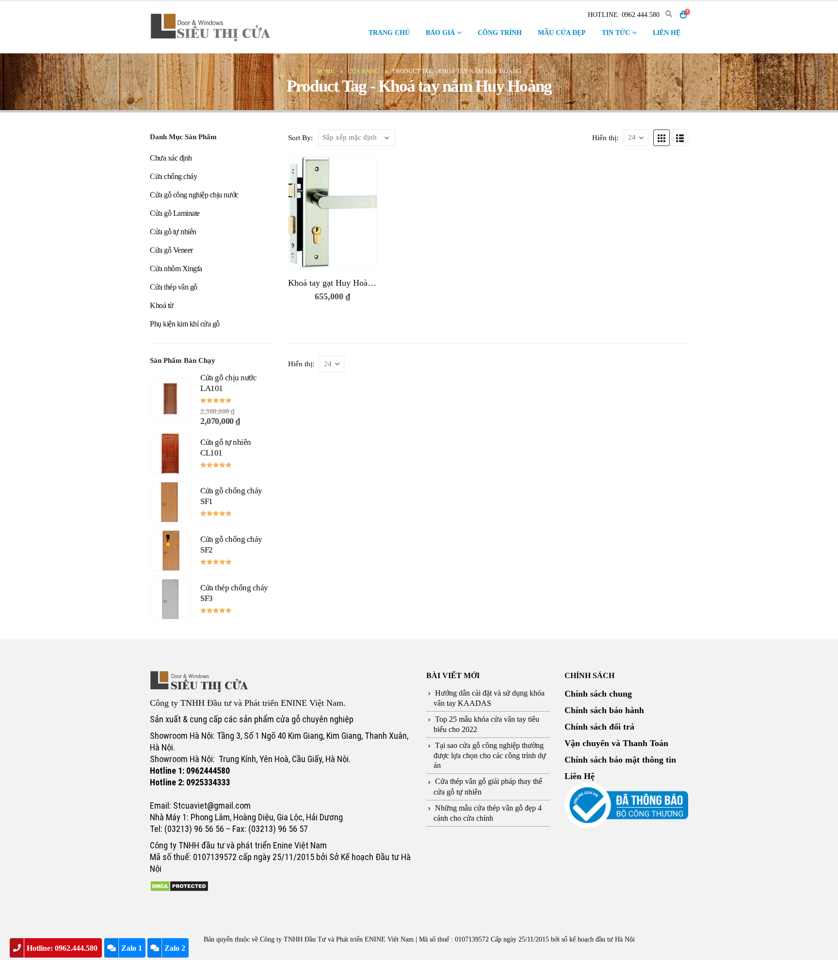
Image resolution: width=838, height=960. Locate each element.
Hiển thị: (605, 138)
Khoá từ (162, 305)
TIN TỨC (616, 32)
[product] (333, 212)
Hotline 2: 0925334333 (190, 782)
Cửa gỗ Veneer (171, 250)
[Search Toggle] (668, 14)
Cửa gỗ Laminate (175, 213)
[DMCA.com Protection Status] (179, 885)
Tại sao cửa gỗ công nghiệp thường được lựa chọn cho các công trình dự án (490, 755)
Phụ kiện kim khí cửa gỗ (185, 324)
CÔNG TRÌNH (500, 32)
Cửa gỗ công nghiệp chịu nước (194, 195)
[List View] (680, 138)
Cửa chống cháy (173, 176)
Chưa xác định (171, 158)
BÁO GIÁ (440, 32)
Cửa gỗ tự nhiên (173, 232)
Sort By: (300, 138)
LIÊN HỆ (666, 32)
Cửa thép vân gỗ (173, 287)
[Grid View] (661, 138)
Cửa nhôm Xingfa (176, 268)
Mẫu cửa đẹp (562, 32)
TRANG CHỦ (389, 32)
